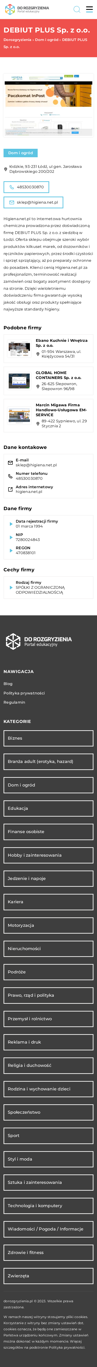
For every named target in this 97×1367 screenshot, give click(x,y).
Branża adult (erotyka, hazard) (40, 761)
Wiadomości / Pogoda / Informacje (45, 1229)
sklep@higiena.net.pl (37, 202)
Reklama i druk (24, 1042)
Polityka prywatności (24, 693)
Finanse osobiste (26, 831)
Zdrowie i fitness (26, 1252)
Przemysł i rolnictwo (30, 1018)
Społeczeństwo (24, 1112)
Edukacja (18, 808)
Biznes (15, 738)
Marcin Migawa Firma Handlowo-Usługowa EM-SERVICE (61, 410)
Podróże (17, 972)
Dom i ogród (20, 153)
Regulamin (14, 702)
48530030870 (30, 187)
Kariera (15, 901)
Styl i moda (20, 1159)
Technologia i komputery (35, 1205)
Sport (13, 1135)
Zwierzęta (18, 1275)
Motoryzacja (21, 925)
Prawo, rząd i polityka (31, 995)
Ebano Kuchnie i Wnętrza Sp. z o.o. (62, 343)
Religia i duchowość (29, 1065)
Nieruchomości (24, 948)
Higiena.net (15, 219)
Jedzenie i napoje (27, 878)
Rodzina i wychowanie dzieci (39, 1089)
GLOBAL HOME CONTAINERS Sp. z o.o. (58, 375)
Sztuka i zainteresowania (35, 1182)
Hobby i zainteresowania (35, 855)
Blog (8, 683)
